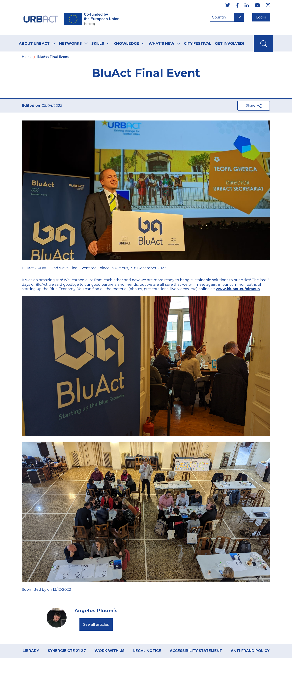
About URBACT (34, 43)
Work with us (110, 651)
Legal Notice (147, 651)
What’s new (161, 43)
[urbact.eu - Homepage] (71, 17)
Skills (97, 43)
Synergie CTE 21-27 (67, 651)
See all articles (96, 624)
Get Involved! (229, 43)
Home (27, 57)
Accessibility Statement (196, 651)
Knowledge (126, 43)
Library (31, 651)
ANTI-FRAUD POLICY (250, 651)
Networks (70, 43)
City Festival (197, 43)
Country (219, 17)
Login (261, 17)
